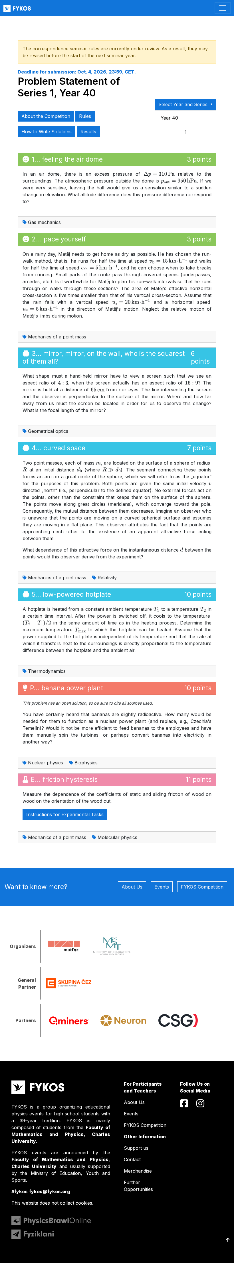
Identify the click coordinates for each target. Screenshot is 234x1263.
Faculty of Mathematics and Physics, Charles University (60, 1134)
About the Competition (45, 116)
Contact (132, 1159)
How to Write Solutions (46, 131)
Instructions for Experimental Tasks (65, 814)
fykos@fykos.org (49, 1191)
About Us (132, 887)
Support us (136, 1148)
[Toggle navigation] (223, 8)
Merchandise (138, 1171)
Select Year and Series (183, 104)
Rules (85, 116)
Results (88, 131)
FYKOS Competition (202, 887)
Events (161, 887)
